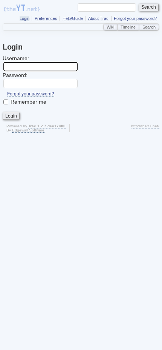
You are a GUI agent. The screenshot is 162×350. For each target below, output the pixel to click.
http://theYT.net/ (145, 126)
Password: (15, 75)
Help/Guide (73, 18)
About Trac (98, 18)
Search (149, 27)
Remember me (28, 102)
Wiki (110, 27)
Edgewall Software (28, 130)
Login (24, 18)
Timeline (128, 27)
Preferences (46, 18)
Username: (16, 58)
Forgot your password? (135, 18)
